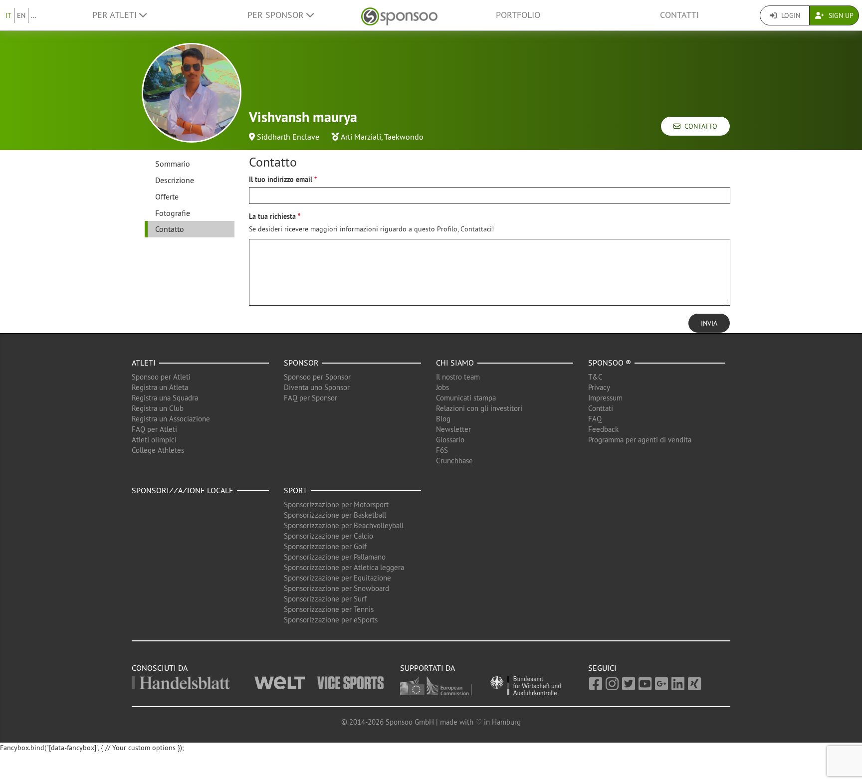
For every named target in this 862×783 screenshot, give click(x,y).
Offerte (167, 196)
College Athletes (158, 450)
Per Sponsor (276, 14)
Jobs (442, 387)
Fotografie (172, 213)
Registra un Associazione (171, 418)
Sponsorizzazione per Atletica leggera (344, 567)
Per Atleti (115, 14)
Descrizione (174, 180)
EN (21, 15)
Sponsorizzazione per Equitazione (337, 578)
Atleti (144, 363)
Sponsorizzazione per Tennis (329, 609)
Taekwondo (404, 137)
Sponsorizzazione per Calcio (328, 536)
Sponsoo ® (609, 363)
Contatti (679, 14)
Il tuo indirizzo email (280, 179)
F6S (442, 450)
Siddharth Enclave (288, 137)
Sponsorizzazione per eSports (331, 619)
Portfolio (518, 14)
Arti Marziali (361, 137)
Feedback (603, 429)
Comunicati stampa (466, 397)
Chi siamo (455, 363)
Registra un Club (158, 408)
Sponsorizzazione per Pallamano (335, 557)
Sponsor (301, 363)
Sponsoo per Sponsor (317, 377)
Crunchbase (454, 460)
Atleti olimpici (154, 439)
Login (789, 15)
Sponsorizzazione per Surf (325, 598)
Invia (709, 323)
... (33, 15)
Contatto (698, 126)
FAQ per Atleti (154, 429)
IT (8, 15)
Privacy (599, 387)
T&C (595, 377)
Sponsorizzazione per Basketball (335, 515)
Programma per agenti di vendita (639, 439)
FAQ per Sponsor (310, 397)
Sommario (172, 164)
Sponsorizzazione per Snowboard (336, 588)
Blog (443, 418)
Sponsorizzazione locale (182, 490)
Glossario (450, 439)
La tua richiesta (272, 216)
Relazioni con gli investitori (479, 408)
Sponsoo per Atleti (161, 377)
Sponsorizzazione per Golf (325, 546)
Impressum (605, 397)
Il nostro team (458, 377)
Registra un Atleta (160, 387)
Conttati (600, 408)
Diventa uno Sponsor (317, 387)
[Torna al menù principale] (399, 15)
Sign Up (840, 15)
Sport (295, 490)
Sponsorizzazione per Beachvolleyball (344, 525)
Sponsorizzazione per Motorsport (336, 504)
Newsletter (453, 429)
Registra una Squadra (165, 397)
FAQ (595, 418)
